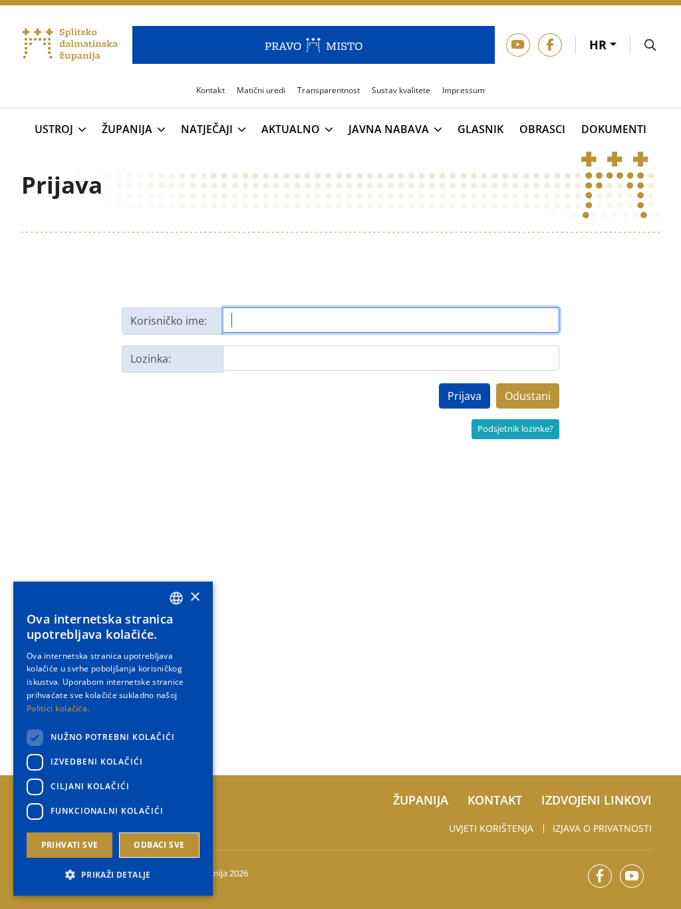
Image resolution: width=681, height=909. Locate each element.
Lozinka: (150, 358)
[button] (113, 874)
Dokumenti (613, 129)
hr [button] (599, 45)
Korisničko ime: (168, 320)
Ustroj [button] (54, 129)
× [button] (195, 597)
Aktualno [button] (290, 129)
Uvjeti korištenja (491, 828)
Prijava (464, 396)
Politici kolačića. (58, 708)
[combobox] (176, 598)
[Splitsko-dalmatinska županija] (70, 45)
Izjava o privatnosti (602, 828)
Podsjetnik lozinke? (515, 429)
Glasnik (480, 129)
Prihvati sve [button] (69, 844)
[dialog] (113, 739)
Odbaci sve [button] (159, 844)
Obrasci (542, 129)
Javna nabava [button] (388, 129)
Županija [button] (127, 129)
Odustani (528, 396)
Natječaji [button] (207, 129)
